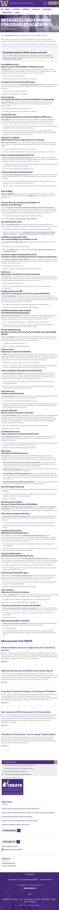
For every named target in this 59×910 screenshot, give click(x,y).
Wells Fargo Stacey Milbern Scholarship (15, 623)
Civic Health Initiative (13, 224)
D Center (6, 277)
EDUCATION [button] (35, 9)
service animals (38, 249)
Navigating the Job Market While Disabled (15, 771)
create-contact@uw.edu (9, 865)
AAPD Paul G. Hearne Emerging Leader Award (17, 516)
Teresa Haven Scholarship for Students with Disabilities (20, 608)
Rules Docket (45, 899)
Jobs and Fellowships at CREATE (28, 879)
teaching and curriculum (30, 232)
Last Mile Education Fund (11, 436)
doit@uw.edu (32, 196)
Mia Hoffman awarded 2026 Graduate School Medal (17, 816)
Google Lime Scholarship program (13, 469)
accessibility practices (9, 251)
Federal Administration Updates (25, 507)
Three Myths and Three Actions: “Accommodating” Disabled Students (28, 734)
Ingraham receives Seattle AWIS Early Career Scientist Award (20, 820)
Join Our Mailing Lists (9, 841)
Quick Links (52, 3)
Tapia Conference (32, 218)
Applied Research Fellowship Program (34, 535)
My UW (37, 899)
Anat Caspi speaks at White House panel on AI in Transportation (26, 712)
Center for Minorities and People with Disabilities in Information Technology (31, 207)
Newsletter (32, 901)
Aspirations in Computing (8, 142)
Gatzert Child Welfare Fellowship (13, 373)
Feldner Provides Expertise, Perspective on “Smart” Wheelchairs (20, 808)
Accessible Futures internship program (30, 84)
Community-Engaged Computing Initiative (16, 259)
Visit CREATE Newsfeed (9, 830)
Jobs (21, 899)
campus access (13, 249)
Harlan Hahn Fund (9, 396)
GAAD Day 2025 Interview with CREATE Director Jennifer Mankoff (27, 670)
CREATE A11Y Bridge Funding (12, 777)
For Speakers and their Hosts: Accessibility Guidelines (19, 768)
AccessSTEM (5, 119)
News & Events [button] (7, 12)
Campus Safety (28, 899)
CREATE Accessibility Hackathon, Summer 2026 (15, 824)
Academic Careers (14, 218)
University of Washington (4, 3)
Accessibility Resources (11, 35)
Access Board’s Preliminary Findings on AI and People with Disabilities (28, 691)
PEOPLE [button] (7, 9)
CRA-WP (11, 337)
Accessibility (5, 899)
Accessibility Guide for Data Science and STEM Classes (19, 765)
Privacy (53, 899)
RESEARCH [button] (26, 9)
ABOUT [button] (17, 12)
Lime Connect (5, 455)
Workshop (23, 218)
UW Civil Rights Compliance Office (13, 242)
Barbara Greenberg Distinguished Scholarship (17, 157)
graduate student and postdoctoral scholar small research (37, 234)
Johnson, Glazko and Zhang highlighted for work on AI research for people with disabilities (28, 812)
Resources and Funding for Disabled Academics (18, 774)
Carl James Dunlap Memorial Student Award (16, 174)
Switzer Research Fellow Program (22, 575)
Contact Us (14, 899)
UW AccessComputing (7, 102)
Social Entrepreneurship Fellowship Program (36, 558)
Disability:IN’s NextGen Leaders (10, 315)
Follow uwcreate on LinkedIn (13, 849)
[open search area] (45, 3)
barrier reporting (48, 249)
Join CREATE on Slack (10, 846)
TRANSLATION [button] (47, 9)
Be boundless (29, 888)
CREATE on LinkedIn (45, 879)
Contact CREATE (12, 879)
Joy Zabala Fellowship (10, 415)
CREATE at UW (2, 35)
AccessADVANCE (6, 69)
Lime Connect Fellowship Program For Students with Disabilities (22, 462)
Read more (4, 661)
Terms (25, 901)
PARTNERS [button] (16, 9)
